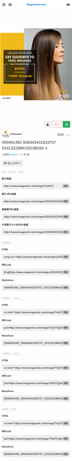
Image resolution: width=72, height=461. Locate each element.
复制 (66, 186)
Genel (13, 154)
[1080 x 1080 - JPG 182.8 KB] (47, 124)
